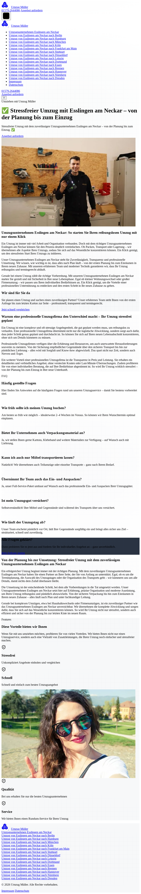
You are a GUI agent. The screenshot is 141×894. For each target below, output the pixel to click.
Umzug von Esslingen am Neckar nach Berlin (35, 35)
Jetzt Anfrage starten (13, 553)
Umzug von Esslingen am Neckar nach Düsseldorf (38, 55)
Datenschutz (16, 84)
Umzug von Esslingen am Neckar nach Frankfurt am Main (43, 48)
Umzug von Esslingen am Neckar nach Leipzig (36, 58)
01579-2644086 (10, 10)
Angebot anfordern (32, 10)
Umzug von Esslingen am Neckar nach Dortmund (38, 61)
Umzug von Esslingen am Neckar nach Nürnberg (37, 74)
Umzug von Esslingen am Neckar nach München (37, 41)
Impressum (15, 81)
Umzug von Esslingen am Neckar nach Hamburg (37, 38)
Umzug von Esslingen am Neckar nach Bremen (36, 68)
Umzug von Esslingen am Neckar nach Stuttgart (37, 51)
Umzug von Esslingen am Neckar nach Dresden (37, 78)
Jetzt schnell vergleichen (15, 309)
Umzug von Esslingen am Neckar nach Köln (35, 45)
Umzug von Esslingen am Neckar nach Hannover (37, 71)
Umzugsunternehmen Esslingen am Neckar (34, 32)
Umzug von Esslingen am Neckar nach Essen (35, 65)
